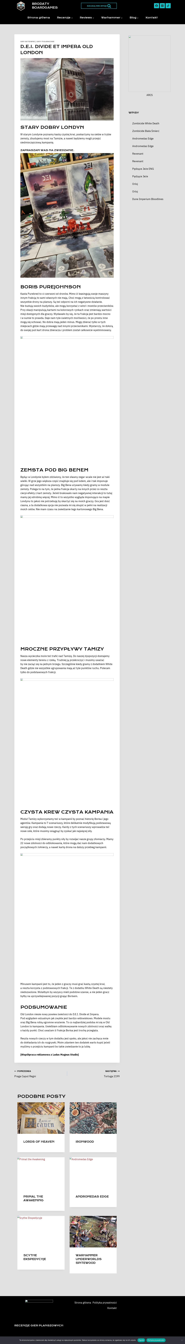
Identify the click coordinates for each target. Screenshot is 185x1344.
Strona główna (38, 17)
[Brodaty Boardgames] (20, 5)
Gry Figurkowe (45, 41)
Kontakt (152, 17)
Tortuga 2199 (112, 1074)
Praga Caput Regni (25, 1074)
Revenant (137, 153)
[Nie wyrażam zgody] (182, 1340)
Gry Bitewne (27, 41)
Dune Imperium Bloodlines (147, 199)
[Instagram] (162, 5)
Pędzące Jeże (140, 176)
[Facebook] (156, 5)
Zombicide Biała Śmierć (145, 131)
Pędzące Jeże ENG (143, 168)
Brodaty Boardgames (45, 5)
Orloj (135, 184)
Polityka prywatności (104, 1302)
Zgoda (141, 1340)
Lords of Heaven (38, 1141)
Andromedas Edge (92, 1196)
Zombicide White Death (145, 123)
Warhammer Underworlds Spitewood (89, 1259)
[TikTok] (168, 5)
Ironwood (85, 1141)
